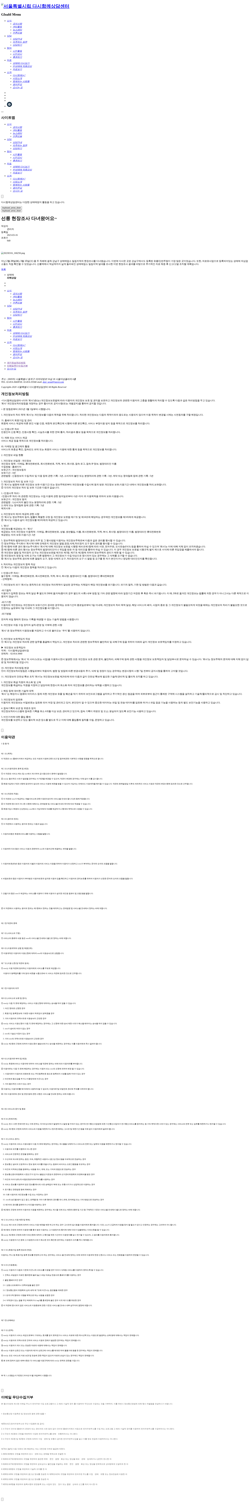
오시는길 (11, 369)
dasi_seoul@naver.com (53, 382)
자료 (9, 60)
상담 (9, 36)
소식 (9, 21)
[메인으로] (35, 6)
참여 (9, 48)
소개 (9, 72)
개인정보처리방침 (16, 363)
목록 (3, 269)
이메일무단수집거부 (17, 366)
